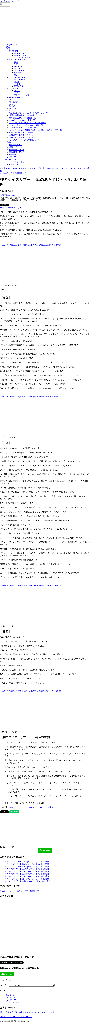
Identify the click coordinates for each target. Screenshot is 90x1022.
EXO (16, 62)
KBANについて (11, 159)
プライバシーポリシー (18, 162)
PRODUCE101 (20, 55)
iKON (16, 82)
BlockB (12, 106)
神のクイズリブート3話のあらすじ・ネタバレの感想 (27, 867)
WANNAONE (24, 57)
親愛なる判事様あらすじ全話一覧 (23, 115)
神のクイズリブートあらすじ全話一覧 (16, 891)
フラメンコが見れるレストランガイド (16, 1017)
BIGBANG (18, 86)
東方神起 (18, 75)
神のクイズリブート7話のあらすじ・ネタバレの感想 (27, 874)
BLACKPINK (19, 80)
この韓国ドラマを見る (11, 208)
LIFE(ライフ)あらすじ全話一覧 (22, 120)
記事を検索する (11, 45)
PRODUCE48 (19, 53)
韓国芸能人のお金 (16, 150)
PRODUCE (13, 51)
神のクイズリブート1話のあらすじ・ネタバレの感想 (27, 862)
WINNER (18, 84)
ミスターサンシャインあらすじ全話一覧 (26, 125)
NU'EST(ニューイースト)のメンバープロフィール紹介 (30, 807)
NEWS (7, 47)
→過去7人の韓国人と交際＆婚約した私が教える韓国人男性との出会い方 (30, 245)
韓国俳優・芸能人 (16, 152)
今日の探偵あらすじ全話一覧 (21, 132)
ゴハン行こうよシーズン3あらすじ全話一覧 (27, 123)
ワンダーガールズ (21, 95)
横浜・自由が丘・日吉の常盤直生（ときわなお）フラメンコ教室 (27, 1012)
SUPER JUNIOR (20, 70)
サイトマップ (10, 157)
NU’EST (12, 108)
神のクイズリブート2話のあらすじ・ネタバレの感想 (27, 864)
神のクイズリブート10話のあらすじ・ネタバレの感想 (27, 881)
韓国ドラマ (9, 110)
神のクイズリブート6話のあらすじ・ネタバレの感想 (27, 871)
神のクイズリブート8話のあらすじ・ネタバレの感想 (27, 876)
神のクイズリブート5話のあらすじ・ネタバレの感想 (27, 869)
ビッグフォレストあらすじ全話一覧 (24, 140)
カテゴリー (4, 985)
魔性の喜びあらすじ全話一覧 (21, 137)
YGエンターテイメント (19, 77)
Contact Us (13, 164)
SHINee (17, 68)
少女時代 (18, 73)
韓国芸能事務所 (15, 145)
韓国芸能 (8, 142)
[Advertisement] (45, 25)
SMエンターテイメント (19, 60)
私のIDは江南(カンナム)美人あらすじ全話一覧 (28, 113)
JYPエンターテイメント (19, 88)
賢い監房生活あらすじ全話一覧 (22, 118)
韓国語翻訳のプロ (20, 173)
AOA (11, 104)
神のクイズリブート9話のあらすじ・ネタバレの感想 (27, 879)
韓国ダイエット (15, 147)
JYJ (10, 100)
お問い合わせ (10, 998)
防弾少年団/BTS (16, 97)
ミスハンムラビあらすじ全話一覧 (23, 128)
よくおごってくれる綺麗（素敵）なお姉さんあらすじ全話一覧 (35, 130)
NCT (16, 64)
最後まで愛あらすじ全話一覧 (21, 135)
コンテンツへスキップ (9, 1)
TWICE (17, 91)
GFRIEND (13, 102)
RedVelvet (18, 66)
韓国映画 (13, 155)
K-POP (7, 49)
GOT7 (16, 93)
